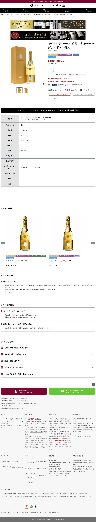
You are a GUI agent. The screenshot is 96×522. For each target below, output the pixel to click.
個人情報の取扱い (54, 512)
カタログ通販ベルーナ (51, 493)
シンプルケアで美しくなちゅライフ (11, 496)
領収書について (41, 468)
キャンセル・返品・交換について (30, 475)
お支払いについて (30, 468)
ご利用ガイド (30, 462)
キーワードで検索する (90, 10)
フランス (8, 14)
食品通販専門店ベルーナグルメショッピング (31, 493)
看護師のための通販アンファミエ (48, 496)
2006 (22, 125)
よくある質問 (42, 475)
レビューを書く (54, 98)
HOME (2, 14)
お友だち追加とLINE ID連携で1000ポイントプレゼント (75, 391)
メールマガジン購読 (6, 467)
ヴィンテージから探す (68, 10)
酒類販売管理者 (78, 456)
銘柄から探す (27, 10)
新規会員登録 (6, 461)
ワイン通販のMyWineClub (8, 493)
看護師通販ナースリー (29, 496)
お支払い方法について (54, 90)
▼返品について (59, 447)
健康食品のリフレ (85, 496)
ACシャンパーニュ (27, 135)
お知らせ (30, 482)
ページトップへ (93, 384)
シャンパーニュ (17, 14)
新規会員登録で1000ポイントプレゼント (26, 391)
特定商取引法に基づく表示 (38, 512)
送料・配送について (41, 462)
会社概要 (52, 456)
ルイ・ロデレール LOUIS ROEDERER (32, 14)
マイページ (4, 456)
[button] (3, 243)
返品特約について (70, 90)
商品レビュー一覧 (17, 467)
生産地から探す (7, 10)
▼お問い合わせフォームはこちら (82, 436)
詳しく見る (8, 292)
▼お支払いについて (11, 425)
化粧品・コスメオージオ (80, 493)
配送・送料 (28, 414)
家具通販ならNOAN (66, 493)
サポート (28, 456)
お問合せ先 (76, 414)
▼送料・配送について (36, 432)
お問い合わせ (24, 512)
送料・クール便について (87, 90)
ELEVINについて (13, 512)
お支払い (4, 414)
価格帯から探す (47, 10)
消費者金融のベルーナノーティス (69, 496)
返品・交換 (52, 414)
